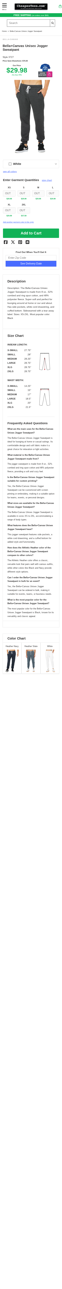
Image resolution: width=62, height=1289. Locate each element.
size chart (47, 180)
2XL (24, 205)
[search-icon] (52, 23)
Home (4, 31)
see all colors (10, 171)
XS (9, 187)
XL (9, 205)
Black (10, 318)
